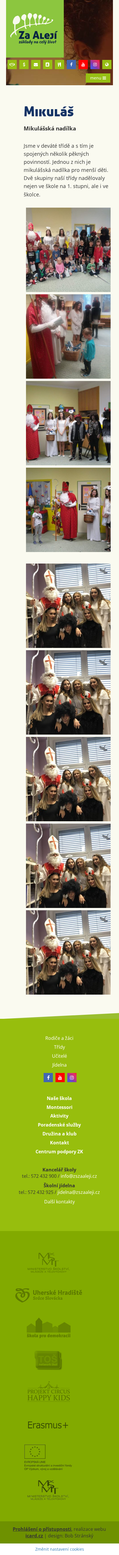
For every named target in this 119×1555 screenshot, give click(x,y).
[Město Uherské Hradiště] (59, 1295)
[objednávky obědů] (59, 64)
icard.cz (34, 1536)
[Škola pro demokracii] (59, 1327)
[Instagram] (95, 64)
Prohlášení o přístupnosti (42, 1529)
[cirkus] (59, 1392)
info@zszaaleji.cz (79, 1176)
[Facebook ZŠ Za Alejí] (71, 64)
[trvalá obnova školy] (59, 1360)
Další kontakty (59, 1202)
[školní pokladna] (24, 64)
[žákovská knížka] (47, 64)
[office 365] (35, 64)
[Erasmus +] (106, 64)
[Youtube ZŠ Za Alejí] (83, 64)
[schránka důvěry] (12, 64)
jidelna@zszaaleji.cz (78, 1192)
